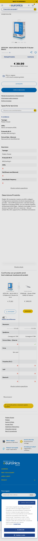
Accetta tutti (20, 530)
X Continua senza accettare (26, 502)
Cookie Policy (17, 524)
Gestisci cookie (20, 535)
